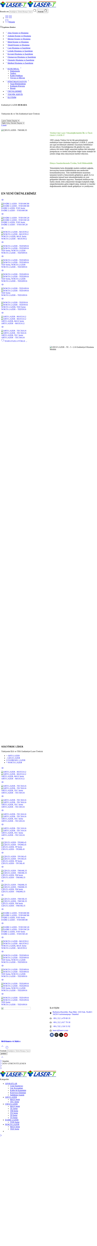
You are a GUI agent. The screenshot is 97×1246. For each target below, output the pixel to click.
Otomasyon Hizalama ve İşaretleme (22, 57)
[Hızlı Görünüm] (2, 201)
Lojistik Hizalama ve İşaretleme (20, 51)
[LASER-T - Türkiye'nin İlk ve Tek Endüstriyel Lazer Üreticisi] (28, 7)
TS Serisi (13, 1118)
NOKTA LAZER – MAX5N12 (14, 239)
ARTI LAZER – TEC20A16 (13, 821)
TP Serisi (18, 847)
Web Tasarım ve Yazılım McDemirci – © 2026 (11, 1041)
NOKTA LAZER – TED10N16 (14, 295)
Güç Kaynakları (16, 1088)
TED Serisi (5, 250)
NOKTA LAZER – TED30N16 (14, 267)
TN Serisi (14, 1113)
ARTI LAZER (7, 321)
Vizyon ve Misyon (17, 78)
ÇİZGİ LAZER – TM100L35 (13, 877)
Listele (4, 125)
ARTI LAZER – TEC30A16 (13, 807)
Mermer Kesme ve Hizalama (19, 39)
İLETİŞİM (12, 97)
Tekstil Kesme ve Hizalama (18, 45)
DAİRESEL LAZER (15, 760)
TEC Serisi (18, 335)
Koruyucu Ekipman (18, 1093)
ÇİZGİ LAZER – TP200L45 (13, 849)
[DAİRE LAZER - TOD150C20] (48, 219)
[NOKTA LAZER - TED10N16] (48, 289)
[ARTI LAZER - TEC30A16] (48, 801)
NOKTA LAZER (8, 236)
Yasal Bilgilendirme (18, 84)
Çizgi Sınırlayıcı (16, 1086)
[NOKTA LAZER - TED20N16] (48, 275)
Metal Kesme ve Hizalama (18, 42)
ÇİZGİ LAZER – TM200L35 (13, 892)
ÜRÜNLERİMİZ (15, 91)
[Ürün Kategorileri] (7, 18)
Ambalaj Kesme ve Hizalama (19, 36)
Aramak (41, 12)
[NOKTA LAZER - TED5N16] (48, 303)
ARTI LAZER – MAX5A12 (13, 323)
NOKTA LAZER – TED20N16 (14, 281)
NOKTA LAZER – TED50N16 (14, 253)
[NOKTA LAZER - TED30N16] (48, 261)
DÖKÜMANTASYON (17, 81)
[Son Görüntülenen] (7, 1048)
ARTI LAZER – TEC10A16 (13, 835)
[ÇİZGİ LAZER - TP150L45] (48, 857)
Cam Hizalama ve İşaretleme (19, 48)
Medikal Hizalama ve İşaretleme (20, 63)
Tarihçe (13, 73)
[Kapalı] (1, 1061)
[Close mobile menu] (1, 1068)
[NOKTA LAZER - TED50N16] (48, 247)
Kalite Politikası (16, 76)
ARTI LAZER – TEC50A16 (13, 337)
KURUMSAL (13, 69)
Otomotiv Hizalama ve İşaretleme (21, 60)
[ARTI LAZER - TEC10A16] (48, 829)
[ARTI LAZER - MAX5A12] (48, 318)
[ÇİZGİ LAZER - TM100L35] (48, 872)
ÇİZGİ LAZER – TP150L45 (13, 863)
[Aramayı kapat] (2, 1059)
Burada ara (4, 11)
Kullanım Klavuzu (17, 86)
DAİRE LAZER (8, 208)
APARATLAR (11, 1083)
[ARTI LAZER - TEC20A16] (48, 815)
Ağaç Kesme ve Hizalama (18, 33)
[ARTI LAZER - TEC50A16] (48, 332)
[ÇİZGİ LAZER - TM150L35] (48, 900)
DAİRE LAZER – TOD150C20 (14, 225)
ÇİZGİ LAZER (13, 758)
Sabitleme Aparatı (17, 1095)
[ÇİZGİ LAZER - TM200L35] (48, 886)
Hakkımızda (15, 71)
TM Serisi (19, 875)
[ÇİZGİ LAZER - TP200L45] (48, 843)
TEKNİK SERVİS (15, 94)
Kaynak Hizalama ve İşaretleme (20, 54)
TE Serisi (14, 1108)
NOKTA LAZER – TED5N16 (13, 309)
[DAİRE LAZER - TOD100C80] (48, 205)
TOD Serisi (20, 208)
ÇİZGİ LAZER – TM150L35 (13, 906)
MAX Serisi (21, 236)
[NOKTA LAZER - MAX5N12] (48, 233)
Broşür (13, 88)
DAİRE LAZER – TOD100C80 (14, 210)
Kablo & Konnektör (18, 1090)
